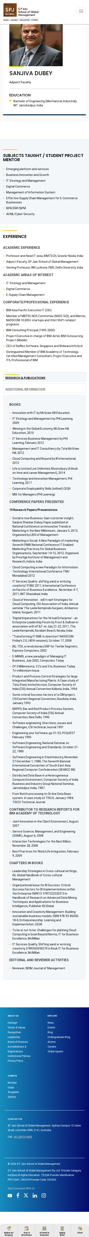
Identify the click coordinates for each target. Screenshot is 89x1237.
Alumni (52, 1041)
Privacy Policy (15, 1060)
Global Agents (55, 1051)
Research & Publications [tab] (25, 378)
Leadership (14, 1037)
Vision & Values (16, 1027)
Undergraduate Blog (59, 1037)
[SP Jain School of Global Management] (21, 12)
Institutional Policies (19, 1056)
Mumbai (12, 1082)
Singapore (13, 1092)
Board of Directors (18, 1041)
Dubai (11, 1087)
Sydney (12, 1096)
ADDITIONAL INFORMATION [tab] (25, 389)
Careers (52, 1046)
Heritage (12, 1022)
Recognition (14, 1032)
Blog (50, 1032)
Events (51, 1027)
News (51, 1022)
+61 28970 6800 (22, 1136)
